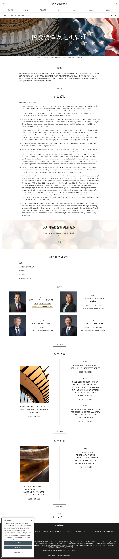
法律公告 (38, 531)
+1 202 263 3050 (96, 327)
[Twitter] (65, 518)
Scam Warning (56, 531)
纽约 (87, 305)
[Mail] (58, 517)
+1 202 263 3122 (45, 304)
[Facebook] (61, 517)
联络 (64, 58)
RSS (85, 531)
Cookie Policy (24, 539)
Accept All (18, 542)
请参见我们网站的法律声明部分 (64, 547)
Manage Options (18, 552)
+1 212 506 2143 (95, 305)
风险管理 (22, 274)
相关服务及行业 (55, 58)
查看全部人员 (59, 344)
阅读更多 (59, 88)
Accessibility (69, 531)
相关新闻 (79, 58)
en (111, 15)
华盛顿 (36, 304)
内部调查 (22, 270)
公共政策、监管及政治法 (26, 267)
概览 (38, 58)
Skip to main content (8, 1)
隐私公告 (45, 531)
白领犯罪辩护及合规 (25, 278)
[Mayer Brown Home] (59, 4)
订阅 (59, 242)
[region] (17, 537)
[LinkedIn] (54, 517)
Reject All (18, 547)
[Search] (116, 4)
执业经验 (45, 58)
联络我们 (79, 531)
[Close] (32, 520)
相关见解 (71, 58)
